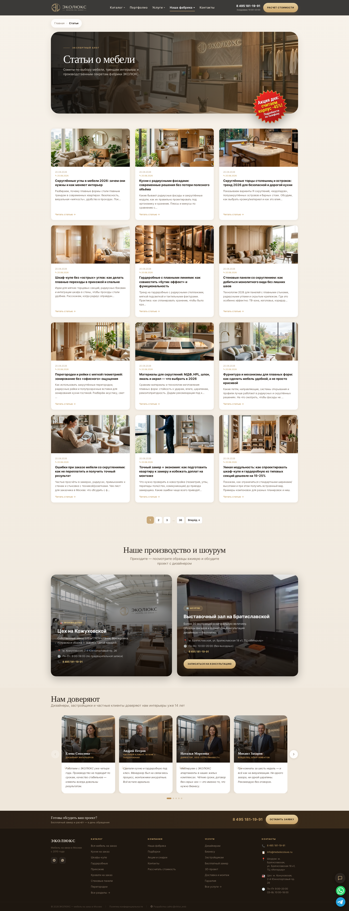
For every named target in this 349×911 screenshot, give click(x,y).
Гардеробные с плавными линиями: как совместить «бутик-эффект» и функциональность (169, 282)
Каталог (116, 7)
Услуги (157, 7)
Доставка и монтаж (217, 874)
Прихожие (97, 869)
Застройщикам (214, 857)
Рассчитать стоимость (162, 869)
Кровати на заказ (101, 874)
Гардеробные (99, 863)
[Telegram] (54, 860)
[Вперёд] (293, 754)
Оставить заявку (282, 819)
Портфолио (139, 7)
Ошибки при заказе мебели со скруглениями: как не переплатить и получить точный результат (90, 471)
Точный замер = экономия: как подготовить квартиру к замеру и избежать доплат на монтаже (173, 471)
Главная (59, 23)
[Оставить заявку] (270, 107)
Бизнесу (210, 851)
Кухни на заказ (100, 851)
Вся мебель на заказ (104, 845)
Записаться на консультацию (210, 663)
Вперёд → (194, 520)
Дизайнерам (212, 845)
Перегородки (99, 886)
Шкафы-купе (99, 857)
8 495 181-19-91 (248, 6)
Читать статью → (65, 214)
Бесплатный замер (216, 863)
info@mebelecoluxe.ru (279, 852)
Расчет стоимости (280, 7)
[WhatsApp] (62, 860)
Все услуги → (213, 886)
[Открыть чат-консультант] (340, 878)
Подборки (154, 851)
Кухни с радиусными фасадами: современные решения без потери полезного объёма (174, 185)
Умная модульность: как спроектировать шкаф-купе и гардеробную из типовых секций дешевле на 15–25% (255, 471)
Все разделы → (100, 892)
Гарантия (210, 880)
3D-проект (211, 869)
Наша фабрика (181, 7)
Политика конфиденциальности (126, 906)
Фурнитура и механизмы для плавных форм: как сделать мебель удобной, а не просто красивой (258, 379)
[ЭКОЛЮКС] (70, 8)
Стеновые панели (102, 880)
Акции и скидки (157, 857)
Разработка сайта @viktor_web (170, 906)
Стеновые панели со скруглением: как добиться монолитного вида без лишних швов (254, 282)
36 (180, 520)
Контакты (207, 7)
